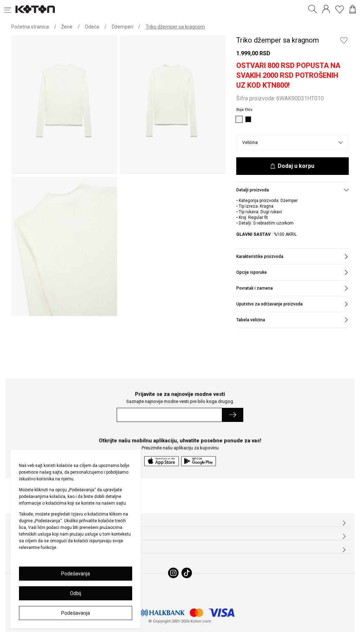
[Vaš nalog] (326, 9)
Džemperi (122, 27)
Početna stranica (30, 27)
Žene (66, 27)
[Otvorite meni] (9, 9)
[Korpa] (352, 9)
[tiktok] (186, 573)
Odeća (92, 27)
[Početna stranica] (35, 9)
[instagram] (173, 573)
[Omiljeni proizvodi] (339, 9)
